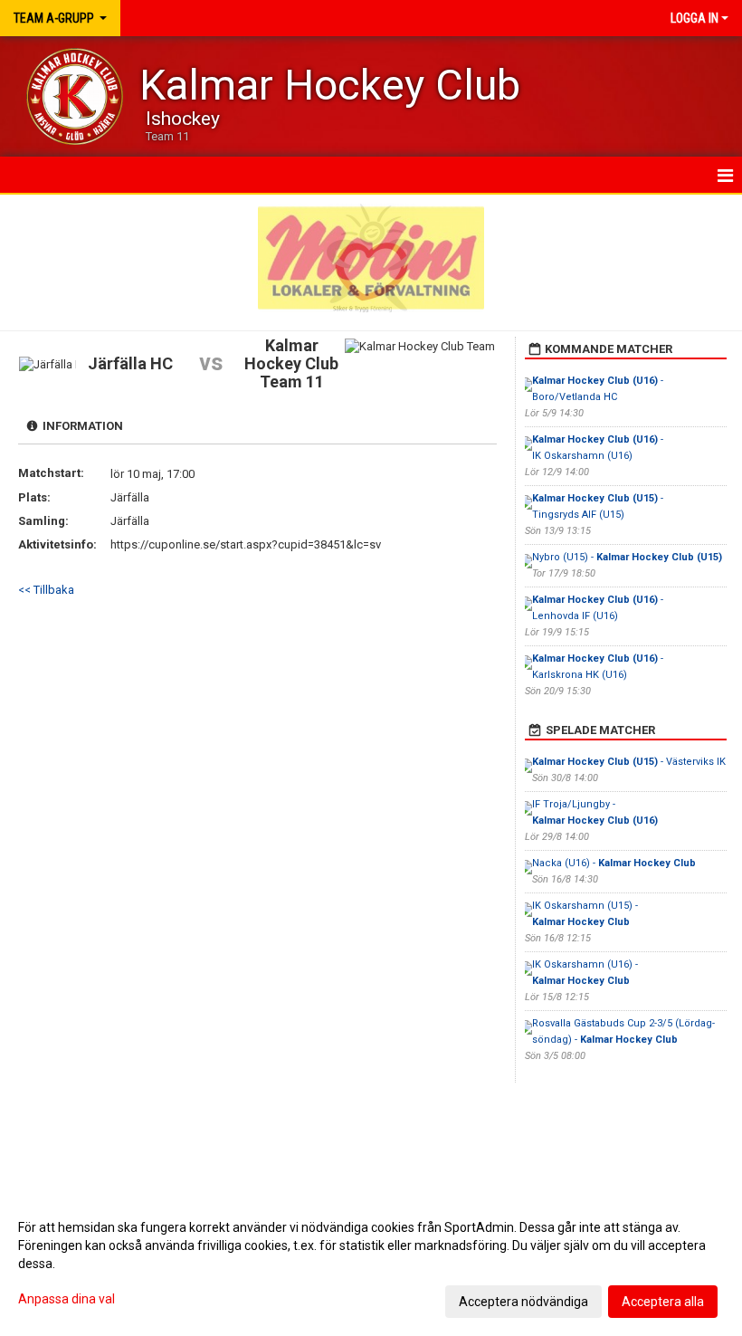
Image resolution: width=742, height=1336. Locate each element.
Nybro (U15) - (627, 557)
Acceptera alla (663, 1301)
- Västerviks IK (629, 762)
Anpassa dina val (66, 1299)
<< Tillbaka (46, 589)
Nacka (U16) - (614, 863)
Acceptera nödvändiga (523, 1301)
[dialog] (371, 1263)
